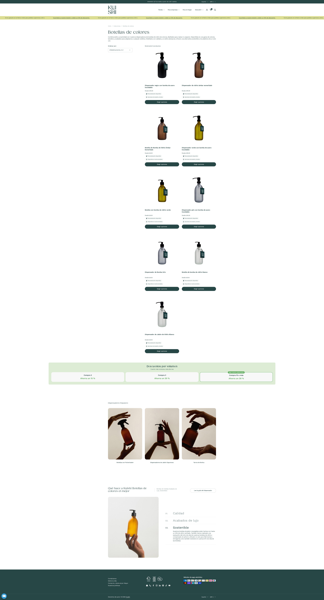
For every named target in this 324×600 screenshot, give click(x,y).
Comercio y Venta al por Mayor (118, 583)
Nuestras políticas (114, 585)
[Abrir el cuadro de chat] (4, 596)
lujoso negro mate (185, 530)
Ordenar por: (112, 46)
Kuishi (128, 597)
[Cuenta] (207, 10)
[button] (215, 10)
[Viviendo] (112, 10)
